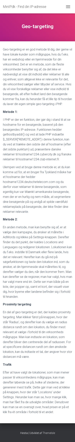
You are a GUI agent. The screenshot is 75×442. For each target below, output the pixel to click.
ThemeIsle (48, 433)
